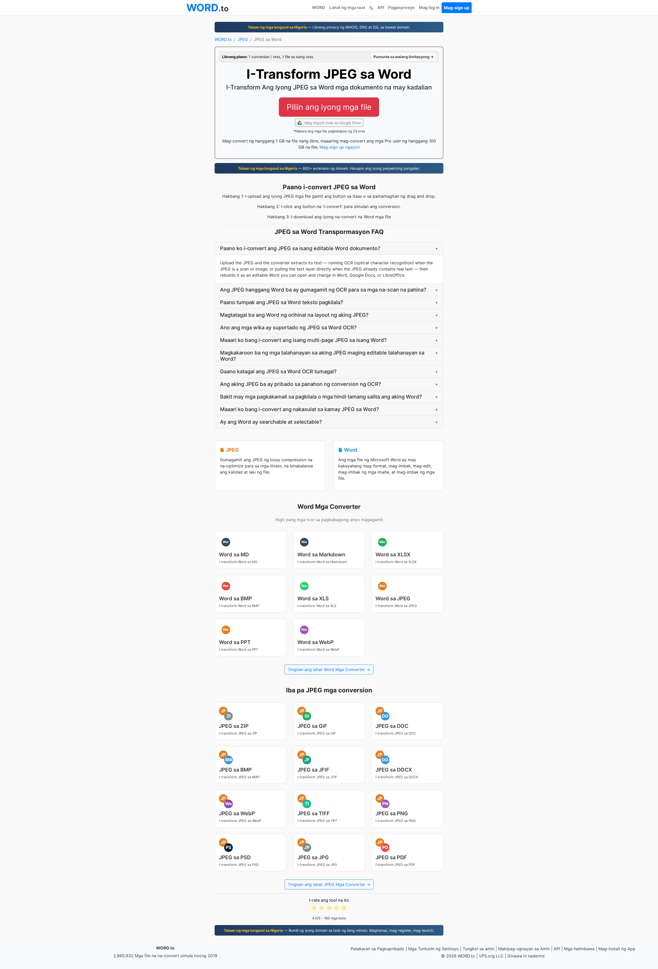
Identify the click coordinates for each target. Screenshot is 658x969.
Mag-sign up (456, 7)
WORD (318, 7)
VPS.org (487, 955)
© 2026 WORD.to (458, 955)
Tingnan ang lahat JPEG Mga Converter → (329, 884)
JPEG (242, 39)
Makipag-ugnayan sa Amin (524, 948)
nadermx (536, 955)
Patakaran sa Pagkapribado (377, 948)
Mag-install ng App (616, 948)
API (380, 7)
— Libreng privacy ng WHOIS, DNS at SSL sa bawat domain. (329, 27)
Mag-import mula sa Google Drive (332, 123)
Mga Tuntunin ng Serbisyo (433, 948)
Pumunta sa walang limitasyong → (403, 57)
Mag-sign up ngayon (339, 147)
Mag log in (429, 7)
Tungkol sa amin (478, 948)
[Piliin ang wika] (371, 7)
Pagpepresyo (401, 7)
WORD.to (223, 39)
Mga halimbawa (579, 948)
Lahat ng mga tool (347, 7)
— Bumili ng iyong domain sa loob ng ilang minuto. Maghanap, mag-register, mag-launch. (329, 930)
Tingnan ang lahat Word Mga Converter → (329, 669)
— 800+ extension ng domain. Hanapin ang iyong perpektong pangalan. (329, 168)
